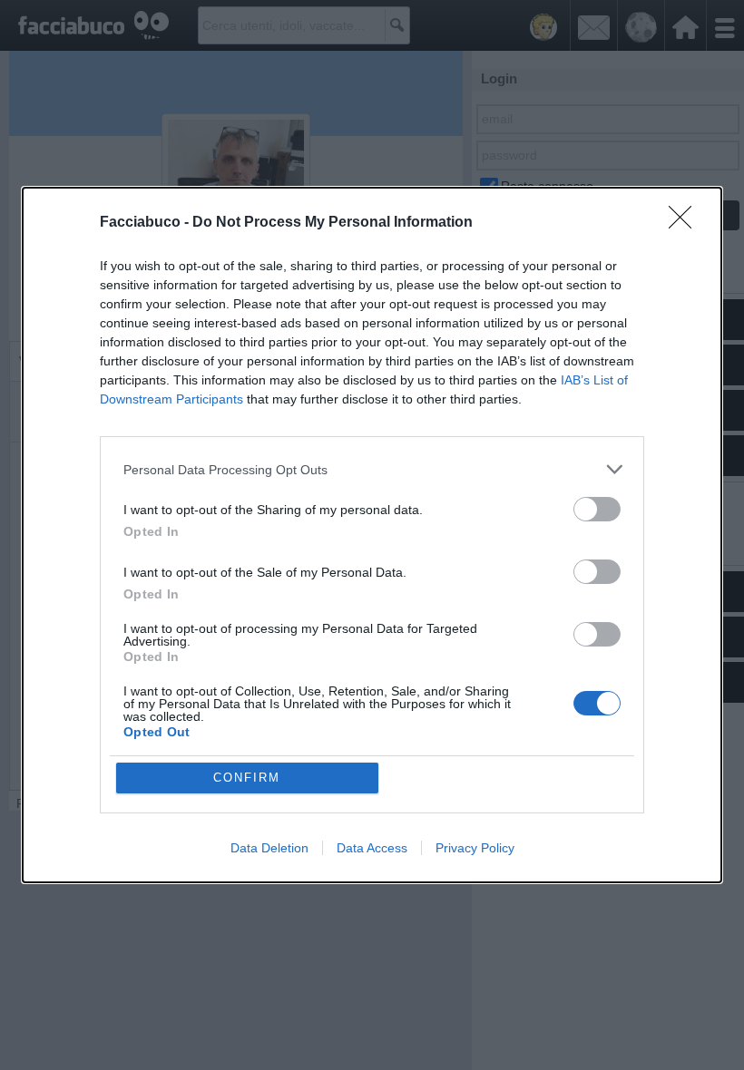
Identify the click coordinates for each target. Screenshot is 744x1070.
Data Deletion (269, 848)
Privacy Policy (475, 848)
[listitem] (372, 469)
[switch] (597, 509)
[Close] (686, 223)
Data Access (372, 848)
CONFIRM (246, 777)
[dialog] (372, 535)
